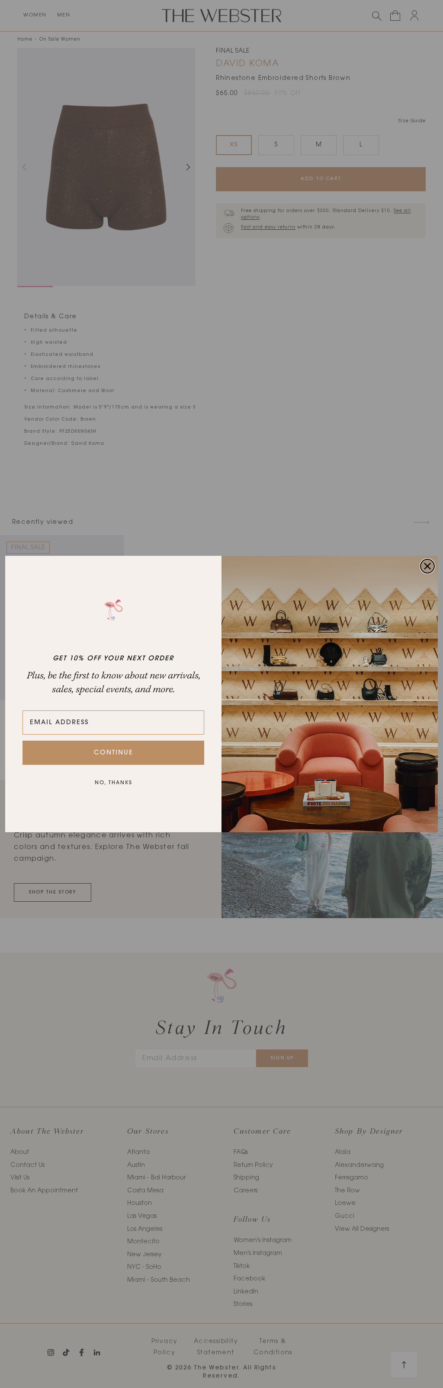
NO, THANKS (113, 783)
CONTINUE (113, 753)
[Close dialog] (427, 566)
